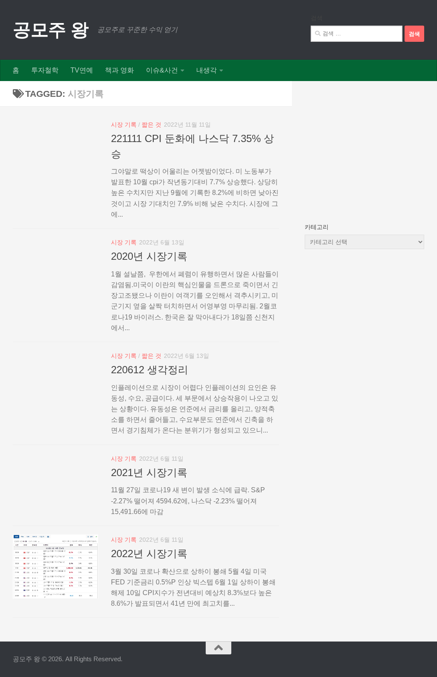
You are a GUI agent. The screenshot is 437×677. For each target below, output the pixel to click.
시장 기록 (124, 124)
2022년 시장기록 (149, 553)
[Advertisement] (364, 147)
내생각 (206, 70)
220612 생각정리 (149, 369)
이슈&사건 (162, 70)
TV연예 (81, 70)
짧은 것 (151, 124)
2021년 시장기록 (149, 472)
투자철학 (44, 70)
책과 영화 (119, 70)
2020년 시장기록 (149, 256)
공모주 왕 (51, 30)
